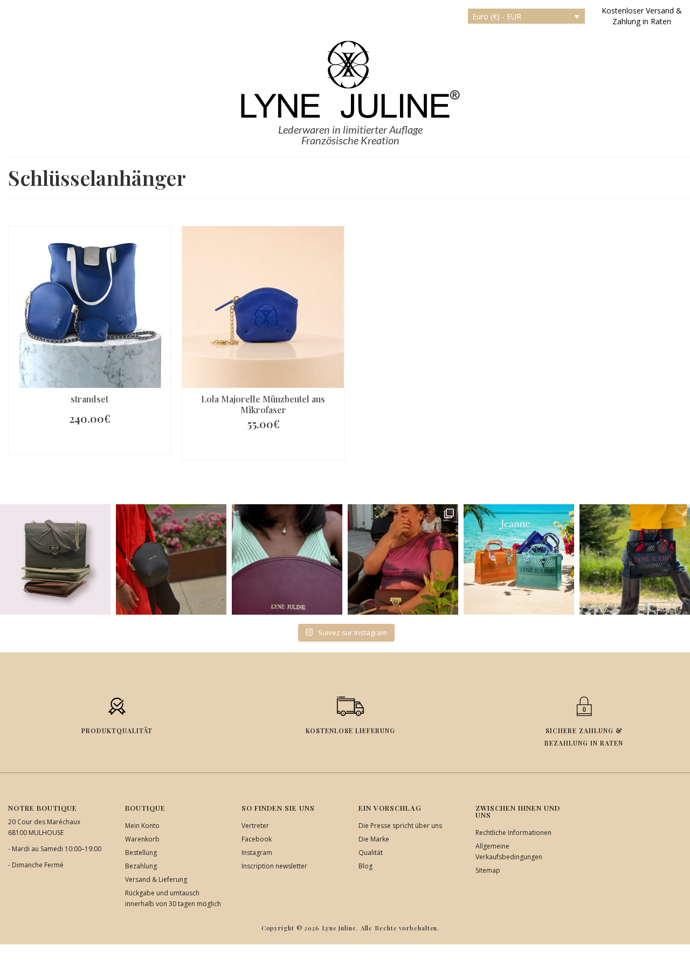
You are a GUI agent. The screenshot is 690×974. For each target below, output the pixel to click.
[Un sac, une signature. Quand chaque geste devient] (171, 559)
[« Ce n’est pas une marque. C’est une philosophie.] (287, 559)
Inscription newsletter (274, 866)
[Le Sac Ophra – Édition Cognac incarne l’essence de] (55, 559)
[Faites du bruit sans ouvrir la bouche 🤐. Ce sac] (634, 559)
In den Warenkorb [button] (89, 443)
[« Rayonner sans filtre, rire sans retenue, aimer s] (403, 559)
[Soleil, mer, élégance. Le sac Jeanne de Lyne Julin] (519, 559)
